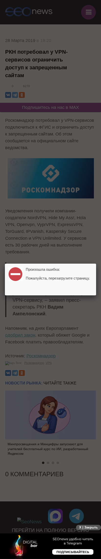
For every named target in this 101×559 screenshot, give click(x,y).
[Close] (96, 263)
